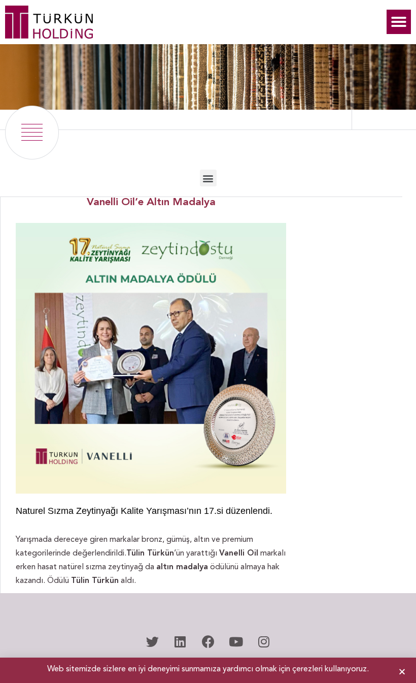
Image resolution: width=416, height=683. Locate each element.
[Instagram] (263, 641)
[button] (399, 22)
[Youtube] (236, 641)
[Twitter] (152, 641)
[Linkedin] (180, 641)
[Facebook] (208, 641)
